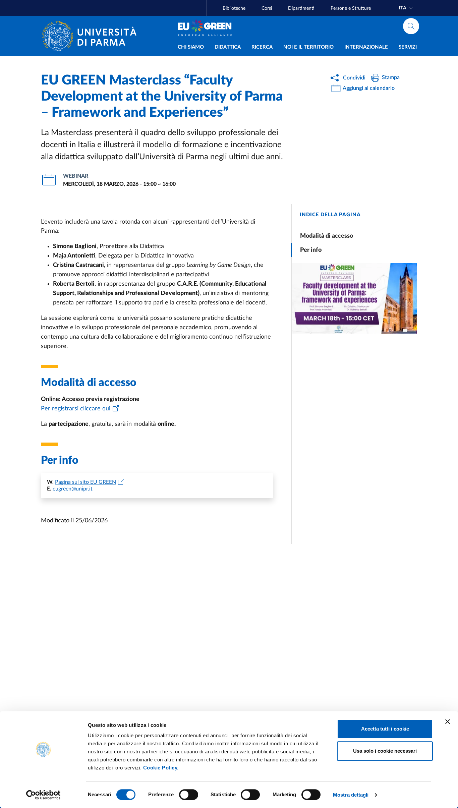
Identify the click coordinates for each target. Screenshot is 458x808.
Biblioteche (234, 8)
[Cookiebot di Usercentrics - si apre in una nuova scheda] (43, 795)
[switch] (188, 794)
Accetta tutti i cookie (385, 729)
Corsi (267, 8)
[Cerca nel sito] (411, 26)
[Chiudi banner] (447, 721)
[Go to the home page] (92, 36)
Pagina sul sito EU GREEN (85, 482)
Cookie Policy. (161, 767)
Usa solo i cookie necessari (385, 751)
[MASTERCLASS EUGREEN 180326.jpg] (354, 298)
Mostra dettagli (351, 795)
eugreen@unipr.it (73, 489)
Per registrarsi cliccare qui (75, 409)
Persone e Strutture (351, 8)
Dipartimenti (301, 8)
